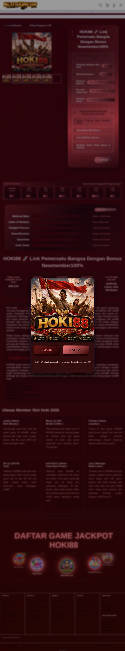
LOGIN (47, 349)
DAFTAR (76, 349)
